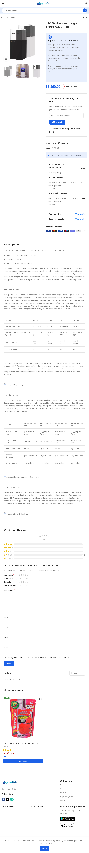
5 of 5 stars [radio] (27, 575)
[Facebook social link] (52, 148)
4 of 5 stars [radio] (25, 575)
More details (80, 214)
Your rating (9, 575)
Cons (6, 627)
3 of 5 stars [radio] (23, 575)
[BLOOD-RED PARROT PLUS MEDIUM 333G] (23, 718)
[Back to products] (83, 18)
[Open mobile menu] (3, 3)
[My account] (86, 3)
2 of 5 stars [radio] (21, 575)
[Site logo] (44, 3)
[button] (4, 42)
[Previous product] (80, 18)
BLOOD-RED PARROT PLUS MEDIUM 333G (21, 744)
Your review (9, 590)
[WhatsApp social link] (58, 148)
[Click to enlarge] (6, 59)
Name (7, 637)
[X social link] (55, 148)
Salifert (62, 801)
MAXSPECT (13, 18)
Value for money (10, 579)
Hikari (62, 785)
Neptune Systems (67, 797)
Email (7, 647)
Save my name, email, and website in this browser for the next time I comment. (38, 657)
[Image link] (10, 782)
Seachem (63, 789)
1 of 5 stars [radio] (20, 575)
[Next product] (86, 18)
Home (3, 18)
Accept (44, 849)
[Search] (85, 10)
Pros (6, 617)
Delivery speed (10, 586)
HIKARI (5, 747)
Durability (8, 582)
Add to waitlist (57, 122)
